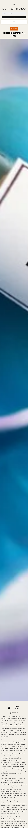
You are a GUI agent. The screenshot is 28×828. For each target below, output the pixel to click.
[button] (14, 22)
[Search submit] (14, 17)
